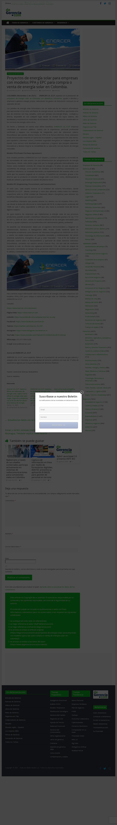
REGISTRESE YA (58, 425)
